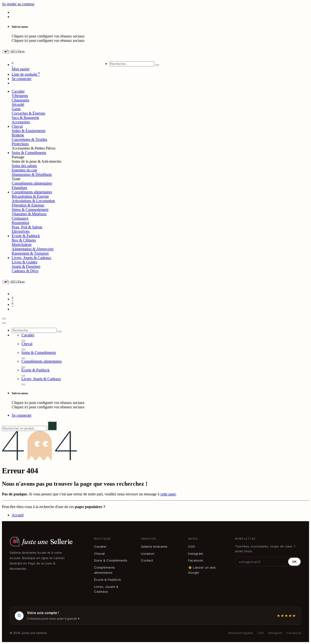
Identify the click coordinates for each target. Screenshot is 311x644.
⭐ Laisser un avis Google (202, 569)
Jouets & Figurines (26, 266)
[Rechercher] (157, 65)
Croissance (20, 218)
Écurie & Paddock (107, 579)
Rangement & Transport (30, 253)
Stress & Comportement (30, 209)
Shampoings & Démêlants (32, 174)
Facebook (195, 560)
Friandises (19, 188)
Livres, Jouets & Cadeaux (106, 589)
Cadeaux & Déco (25, 271)
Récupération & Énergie (30, 196)
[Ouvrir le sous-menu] (23, 340)
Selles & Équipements (28, 131)
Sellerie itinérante (154, 546)
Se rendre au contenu (18, 4)
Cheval (99, 553)
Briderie (18, 135)
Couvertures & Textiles (29, 139)
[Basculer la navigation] (4, 318)
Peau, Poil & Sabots (27, 227)
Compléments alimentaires (32, 183)
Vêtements (20, 96)
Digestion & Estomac (28, 205)
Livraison (148, 553)
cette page (168, 494)
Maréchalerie (22, 244)
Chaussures (20, 100)
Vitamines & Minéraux (29, 214)
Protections (20, 144)
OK (294, 562)
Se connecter (21, 79)
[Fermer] (4, 323)
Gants (16, 109)
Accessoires (21, 122)
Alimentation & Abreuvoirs (32, 249)
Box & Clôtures (24, 240)
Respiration (20, 223)
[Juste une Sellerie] (13, 55)
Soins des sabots (24, 166)
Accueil (18, 515)
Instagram (195, 553)
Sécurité (18, 104)
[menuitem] (18, 91)
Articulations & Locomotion (33, 201)
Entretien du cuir (24, 170)
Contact (147, 560)
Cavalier (100, 546)
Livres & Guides (24, 262)
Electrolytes (21, 231)
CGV (191, 546)
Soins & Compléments (110, 560)
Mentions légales (240, 633)
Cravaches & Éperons (28, 113)
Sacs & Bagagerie (25, 118)
